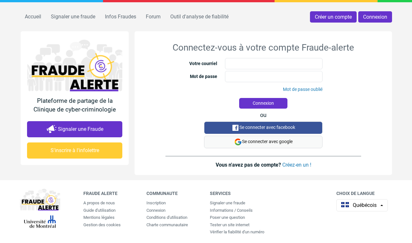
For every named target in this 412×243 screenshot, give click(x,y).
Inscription (156, 202)
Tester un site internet (229, 224)
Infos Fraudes (120, 17)
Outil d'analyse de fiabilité (199, 17)
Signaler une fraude (73, 17)
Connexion (375, 17)
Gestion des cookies (102, 224)
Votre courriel (203, 63)
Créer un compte (333, 17)
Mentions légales (99, 217)
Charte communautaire (167, 224)
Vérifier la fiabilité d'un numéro (237, 231)
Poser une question (227, 217)
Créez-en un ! (296, 165)
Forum (153, 17)
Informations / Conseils (231, 210)
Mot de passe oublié (303, 89)
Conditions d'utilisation (166, 217)
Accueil (33, 17)
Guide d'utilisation (99, 210)
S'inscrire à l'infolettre (75, 150)
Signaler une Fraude (80, 129)
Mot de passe (203, 76)
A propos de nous (99, 202)
